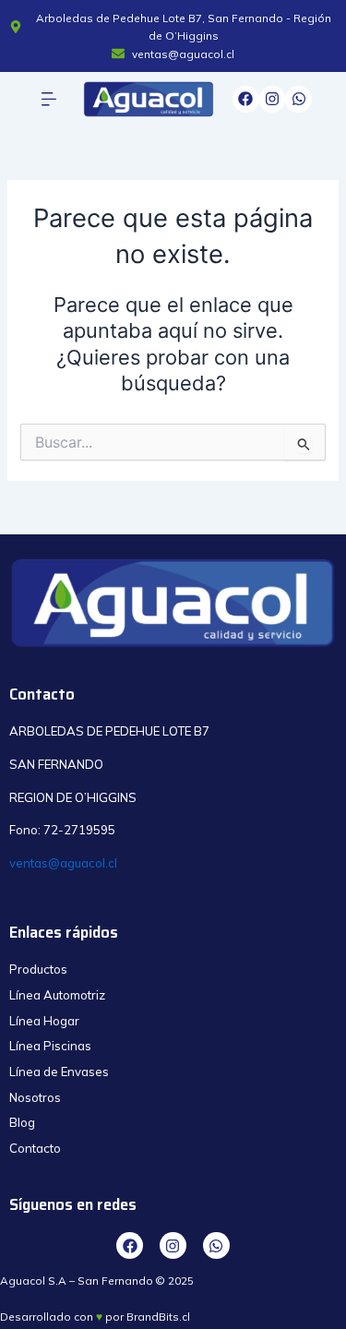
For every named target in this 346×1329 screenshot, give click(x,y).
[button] (49, 99)
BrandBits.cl (158, 1316)
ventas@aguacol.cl (63, 863)
